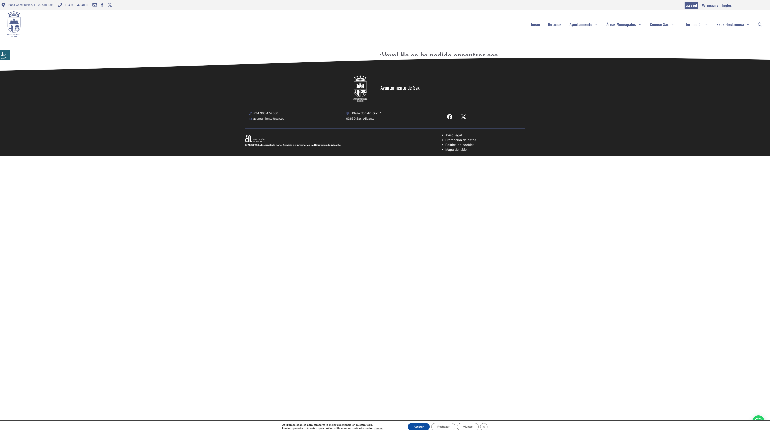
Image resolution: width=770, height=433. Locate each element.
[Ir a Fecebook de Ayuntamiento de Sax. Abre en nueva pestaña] (449, 116)
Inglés (727, 5)
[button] (760, 24)
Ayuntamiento (580, 24)
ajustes (378, 428)
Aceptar (419, 427)
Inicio (535, 24)
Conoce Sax (659, 24)
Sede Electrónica (730, 24)
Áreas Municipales (621, 24)
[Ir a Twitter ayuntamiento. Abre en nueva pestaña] (109, 5)
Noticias (554, 24)
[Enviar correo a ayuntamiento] (94, 5)
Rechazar (443, 427)
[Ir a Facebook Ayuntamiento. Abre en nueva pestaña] (102, 5)
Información (692, 24)
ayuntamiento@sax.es (268, 118)
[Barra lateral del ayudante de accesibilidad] (5, 55)
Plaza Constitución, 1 (367, 113)
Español (691, 5)
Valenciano (710, 5)
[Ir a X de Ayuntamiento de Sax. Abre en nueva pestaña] (463, 116)
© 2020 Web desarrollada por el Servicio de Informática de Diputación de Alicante (293, 145)
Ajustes (468, 427)
